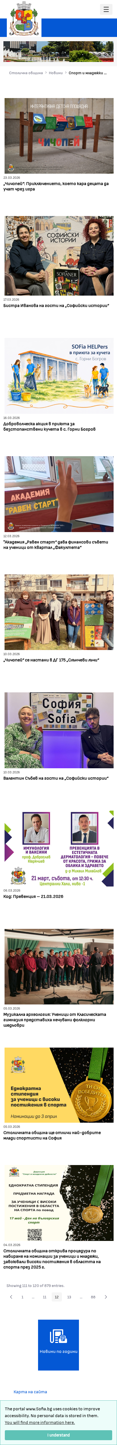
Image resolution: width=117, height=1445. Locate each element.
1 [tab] (71, 54)
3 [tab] (82, 54)
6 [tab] (99, 54)
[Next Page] (106, 1296)
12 (58, 1297)
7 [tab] (105, 54)
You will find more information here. (40, 1422)
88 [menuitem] (95, 1297)
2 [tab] (77, 54)
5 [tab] (94, 54)
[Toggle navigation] (106, 9)
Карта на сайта (30, 1391)
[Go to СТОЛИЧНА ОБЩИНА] (24, 18)
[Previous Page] (11, 1296)
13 (70, 1297)
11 (46, 1297)
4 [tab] (88, 54)
